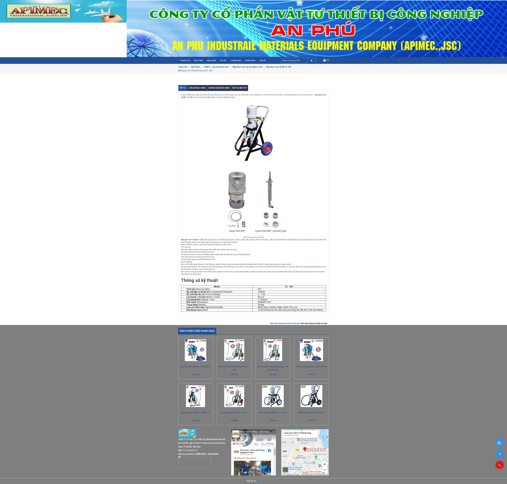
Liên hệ (262, 60)
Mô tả (183, 88)
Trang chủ (185, 60)
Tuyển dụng (235, 60)
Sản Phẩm (195, 67)
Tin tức (223, 60)
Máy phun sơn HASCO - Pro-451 (273, 413)
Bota (259, 481)
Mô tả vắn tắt (239, 88)
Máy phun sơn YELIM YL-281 (279, 67)
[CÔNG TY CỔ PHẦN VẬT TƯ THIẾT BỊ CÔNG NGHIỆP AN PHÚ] (63, 11)
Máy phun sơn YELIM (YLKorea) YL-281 (195, 70)
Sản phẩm (211, 60)
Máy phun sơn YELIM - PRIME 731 (195, 413)
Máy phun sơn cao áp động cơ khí (247, 67)
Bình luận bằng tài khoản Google (313, 323)
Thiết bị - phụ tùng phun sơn (216, 67)
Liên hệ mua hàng (197, 88)
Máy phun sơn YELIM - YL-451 (234, 413)
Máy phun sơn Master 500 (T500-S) (311, 367)
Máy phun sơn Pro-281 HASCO (311, 413)
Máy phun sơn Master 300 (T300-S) (195, 367)
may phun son (216, 95)
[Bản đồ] (305, 452)
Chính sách (250, 60)
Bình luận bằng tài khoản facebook (284, 323)
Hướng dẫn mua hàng (219, 88)
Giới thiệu (198, 60)
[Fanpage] (253, 452)
